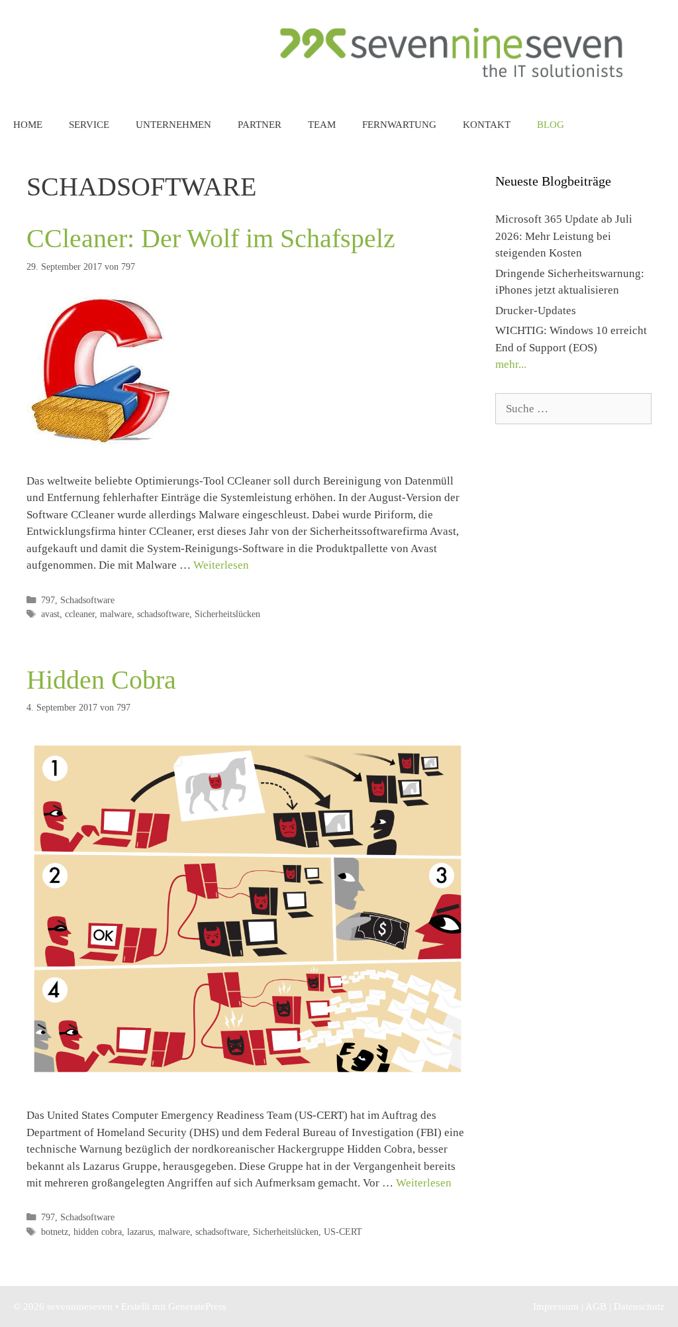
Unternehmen (173, 124)
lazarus (140, 1231)
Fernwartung (399, 124)
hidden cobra (97, 1231)
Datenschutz (639, 1306)
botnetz (54, 1231)
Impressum (556, 1306)
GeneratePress (197, 1306)
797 (48, 600)
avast (50, 613)
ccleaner (80, 613)
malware (116, 613)
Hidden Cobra (101, 680)
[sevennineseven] (453, 51)
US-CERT (343, 1231)
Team (322, 124)
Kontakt (486, 124)
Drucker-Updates (535, 310)
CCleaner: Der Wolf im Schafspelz (210, 238)
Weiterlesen (221, 565)
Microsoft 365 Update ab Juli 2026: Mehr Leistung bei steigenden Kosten (563, 236)
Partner (259, 124)
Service (89, 124)
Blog (550, 124)
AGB (595, 1306)
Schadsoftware (87, 600)
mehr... (510, 364)
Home (27, 124)
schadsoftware (163, 613)
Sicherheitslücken (227, 613)
